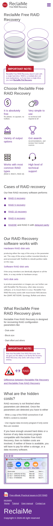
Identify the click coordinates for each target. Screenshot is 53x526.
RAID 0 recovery (16, 198)
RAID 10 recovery (17, 211)
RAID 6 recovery (16, 218)
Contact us (40, 503)
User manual (27, 503)
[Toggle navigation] (49, 5)
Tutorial (15, 503)
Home (7, 503)
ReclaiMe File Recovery (22, 80)
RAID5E (12, 225)
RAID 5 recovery (16, 205)
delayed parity (42, 225)
